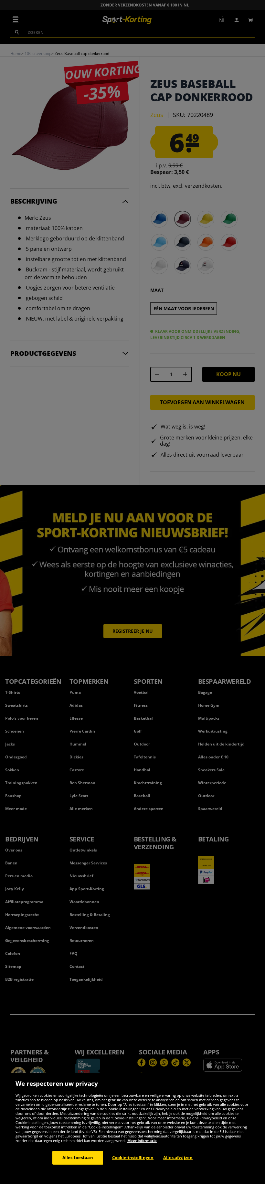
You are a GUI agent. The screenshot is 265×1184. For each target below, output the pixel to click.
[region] (132, 1128)
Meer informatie (142, 1140)
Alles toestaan (77, 1157)
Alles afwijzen (178, 1157)
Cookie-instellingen (133, 1157)
